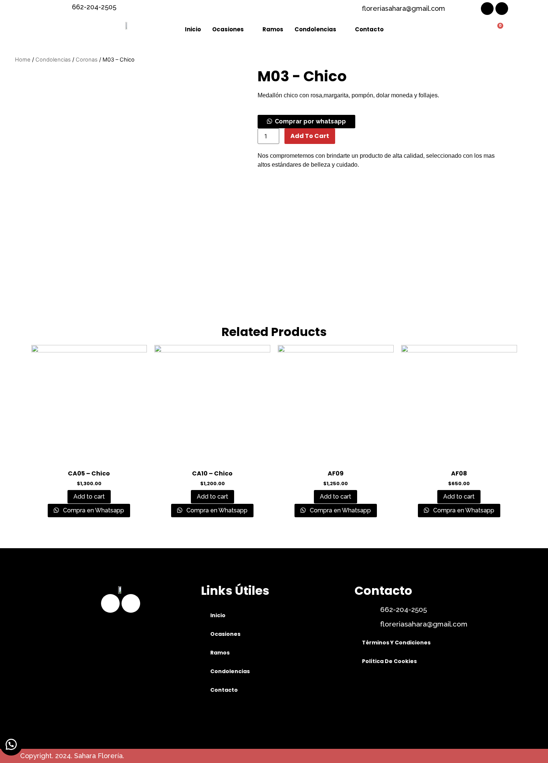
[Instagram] (501, 8)
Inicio (193, 29)
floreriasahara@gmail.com (423, 624)
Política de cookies (389, 661)
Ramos (272, 29)
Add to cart (309, 136)
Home (23, 59)
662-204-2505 (403, 609)
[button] (306, 121)
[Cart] (497, 30)
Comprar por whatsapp (310, 121)
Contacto (369, 29)
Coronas (87, 59)
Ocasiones (228, 29)
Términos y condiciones (396, 642)
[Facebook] (487, 8)
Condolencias (315, 29)
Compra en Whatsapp (93, 510)
